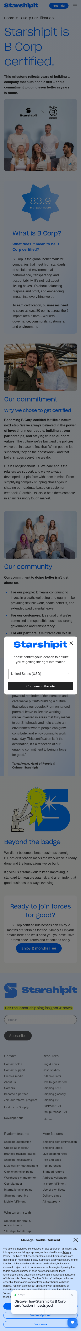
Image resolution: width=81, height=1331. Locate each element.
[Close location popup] (71, 643)
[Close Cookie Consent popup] (76, 1240)
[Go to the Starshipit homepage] (40, 645)
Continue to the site (40, 686)
